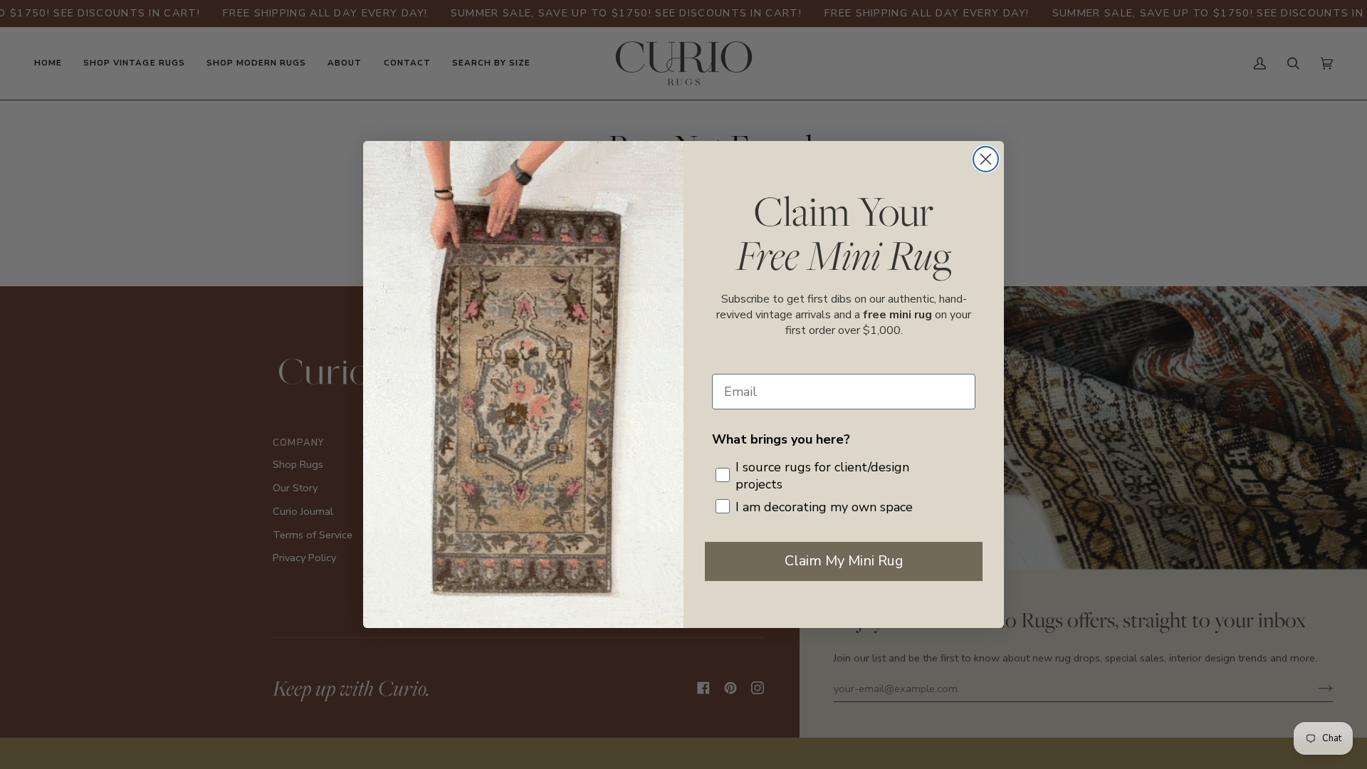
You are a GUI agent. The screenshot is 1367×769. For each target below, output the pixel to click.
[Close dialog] (985, 159)
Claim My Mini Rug (844, 560)
